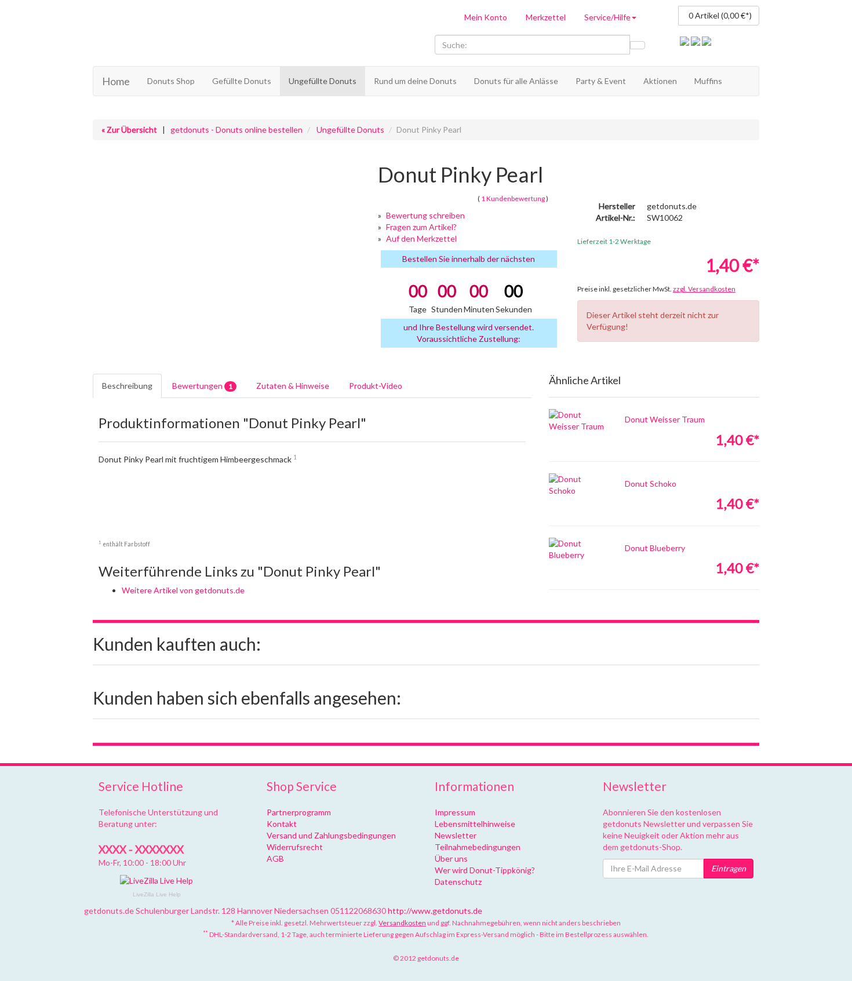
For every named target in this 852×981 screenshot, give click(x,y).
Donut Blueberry (655, 548)
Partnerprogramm (299, 812)
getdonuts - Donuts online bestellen (236, 129)
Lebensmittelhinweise (475, 824)
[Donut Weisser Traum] (578, 420)
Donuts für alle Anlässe (516, 81)
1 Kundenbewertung (513, 198)
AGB (275, 858)
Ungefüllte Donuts (322, 81)
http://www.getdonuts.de (435, 911)
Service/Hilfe (607, 17)
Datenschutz (458, 882)
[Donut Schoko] (578, 485)
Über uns (451, 858)
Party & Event (601, 81)
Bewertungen (202, 386)
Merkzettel (546, 17)
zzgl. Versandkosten (704, 289)
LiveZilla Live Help (157, 894)
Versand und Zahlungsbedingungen (331, 835)
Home (116, 81)
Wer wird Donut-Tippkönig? (485, 870)
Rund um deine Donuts (415, 81)
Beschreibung (127, 386)
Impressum (455, 812)
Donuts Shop (171, 81)
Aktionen (660, 81)
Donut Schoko (650, 483)
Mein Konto (485, 17)
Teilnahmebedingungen (477, 847)
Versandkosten (402, 922)
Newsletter (455, 835)
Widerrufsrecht (295, 847)
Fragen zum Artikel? (421, 227)
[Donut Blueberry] (578, 549)
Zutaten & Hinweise (292, 386)
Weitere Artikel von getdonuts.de (183, 590)
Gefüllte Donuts (241, 81)
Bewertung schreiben (425, 215)
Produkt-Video (375, 386)
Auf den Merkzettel (421, 238)
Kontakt (282, 824)
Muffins (708, 81)
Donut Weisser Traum (665, 419)
